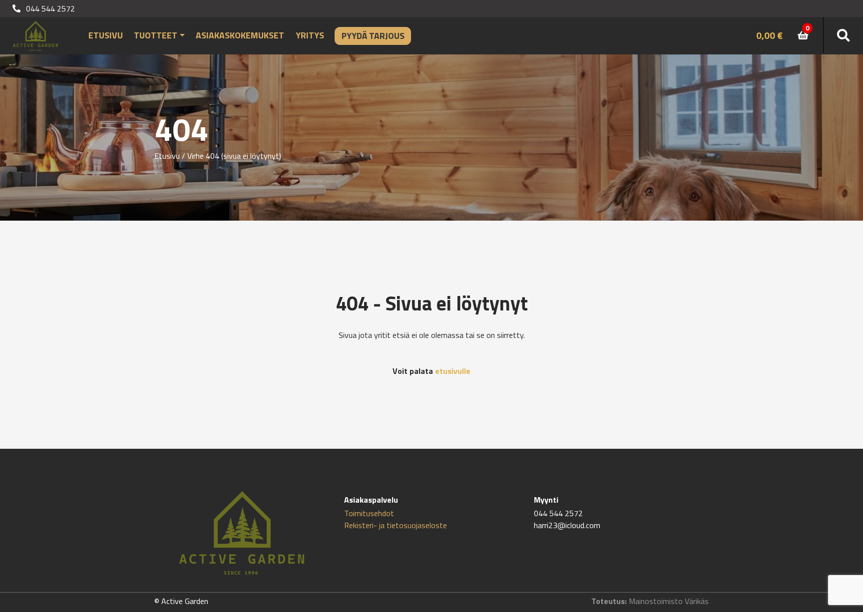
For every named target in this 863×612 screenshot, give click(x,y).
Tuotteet (155, 35)
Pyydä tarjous (373, 35)
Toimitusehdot (369, 513)
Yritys (310, 35)
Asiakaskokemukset (240, 35)
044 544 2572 (49, 8)
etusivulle (452, 371)
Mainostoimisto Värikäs (669, 601)
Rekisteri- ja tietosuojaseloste (395, 525)
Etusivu (105, 35)
